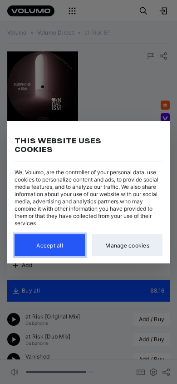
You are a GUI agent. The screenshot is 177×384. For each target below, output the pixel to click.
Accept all (49, 245)
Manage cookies (127, 245)
